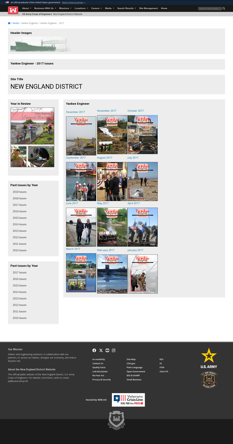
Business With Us (44, 8)
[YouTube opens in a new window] (107, 350)
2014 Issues (19, 224)
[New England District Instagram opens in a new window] (113, 350)
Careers (95, 8)
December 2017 (75, 112)
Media (108, 8)
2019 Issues (19, 192)
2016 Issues (19, 211)
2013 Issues (19, 231)
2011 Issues (19, 244)
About (25, 8)
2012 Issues (19, 237)
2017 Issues (19, 205)
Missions (64, 8)
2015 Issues (19, 218)
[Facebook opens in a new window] (94, 350)
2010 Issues (19, 250)
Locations (80, 8)
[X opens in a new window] (101, 350)
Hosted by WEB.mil (96, 399)
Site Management (148, 8)
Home (164, 8)
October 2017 (136, 110)
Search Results (125, 8)
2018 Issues (19, 198)
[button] (74, 2)
